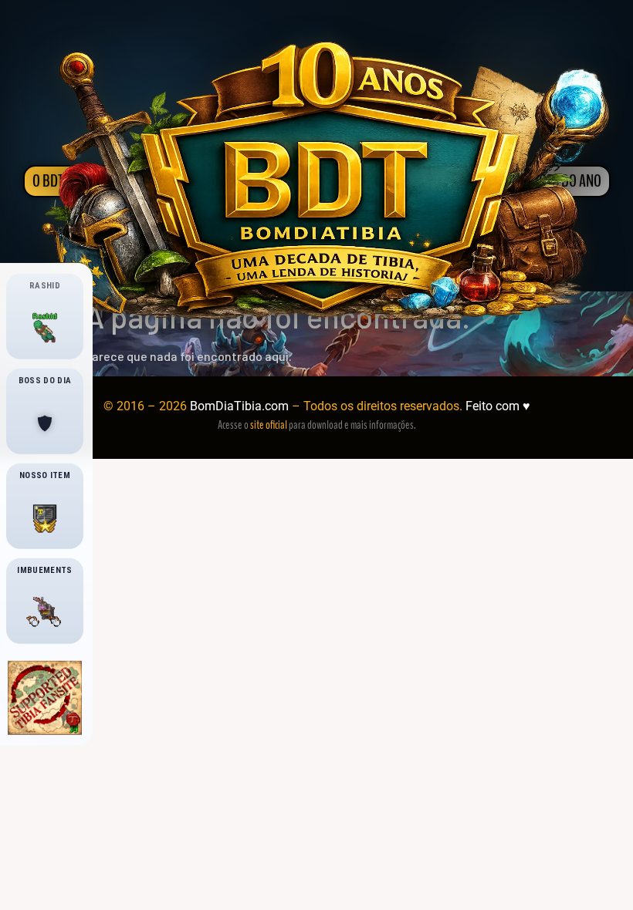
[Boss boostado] (45, 423)
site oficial (268, 424)
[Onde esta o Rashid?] (45, 328)
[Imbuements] (45, 613)
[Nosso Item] (45, 518)
